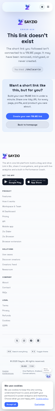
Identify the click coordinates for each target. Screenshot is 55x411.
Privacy (5, 310)
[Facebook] (31, 340)
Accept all (11, 404)
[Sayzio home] (27, 7)
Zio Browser (8, 236)
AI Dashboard (8, 211)
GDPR (4, 325)
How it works (8, 201)
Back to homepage (27, 124)
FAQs (4, 292)
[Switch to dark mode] (42, 7)
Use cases (7, 254)
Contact (6, 287)
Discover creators (11, 259)
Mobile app (7, 226)
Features (6, 196)
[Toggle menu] (48, 7)
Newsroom (7, 269)
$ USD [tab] (24, 366)
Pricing (5, 216)
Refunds (6, 315)
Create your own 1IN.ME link (27, 116)
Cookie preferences (8, 372)
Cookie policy (42, 398)
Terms (5, 305)
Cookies (6, 320)
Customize (40, 404)
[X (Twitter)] (17, 340)
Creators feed (9, 264)
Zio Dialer (6, 231)
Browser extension (11, 241)
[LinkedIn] (38, 340)
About (5, 282)
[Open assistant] (48, 376)
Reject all (25, 404)
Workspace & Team (11, 206)
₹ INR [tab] (32, 366)
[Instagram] (24, 340)
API (3, 221)
